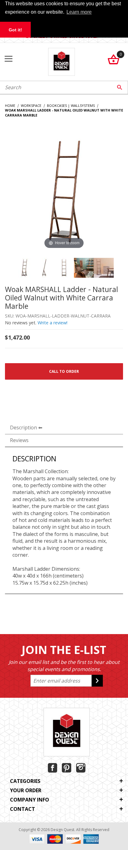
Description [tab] (23, 427)
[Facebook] (52, 768)
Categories (25, 781)
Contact (22, 809)
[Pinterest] (66, 768)
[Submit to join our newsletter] (97, 681)
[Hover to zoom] (64, 190)
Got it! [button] (15, 29)
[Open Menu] (8, 59)
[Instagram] (80, 768)
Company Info (29, 799)
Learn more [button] (79, 12)
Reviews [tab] (19, 440)
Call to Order (64, 371)
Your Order (25, 790)
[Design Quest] (61, 61)
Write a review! (52, 323)
